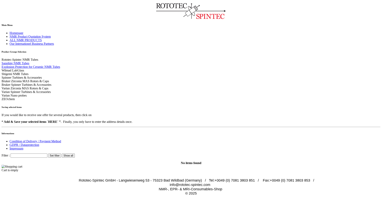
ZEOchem (8, 99)
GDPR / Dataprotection (24, 145)
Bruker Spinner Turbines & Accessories (26, 84)
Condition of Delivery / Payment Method (35, 141)
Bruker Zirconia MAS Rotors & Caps (25, 81)
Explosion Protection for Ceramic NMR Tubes (31, 66)
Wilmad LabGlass (13, 70)
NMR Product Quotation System (30, 36)
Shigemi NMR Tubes (15, 74)
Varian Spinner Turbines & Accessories (26, 92)
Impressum (16, 148)
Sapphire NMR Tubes (15, 63)
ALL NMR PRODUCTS (26, 40)
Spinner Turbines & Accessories (22, 77)
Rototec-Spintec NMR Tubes (20, 59)
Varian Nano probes (14, 95)
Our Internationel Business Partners (32, 43)
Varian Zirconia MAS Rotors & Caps (25, 88)
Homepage (16, 33)
